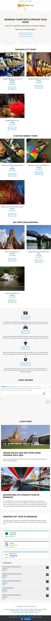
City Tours (25, 317)
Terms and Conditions (29, 612)
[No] (49, 618)
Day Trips (25, 332)
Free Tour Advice (25, 34)
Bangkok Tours (25, 5)
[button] (25, 9)
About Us (25, 348)
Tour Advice (25, 364)
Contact (36, 612)
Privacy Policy (20, 612)
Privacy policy (27, 619)
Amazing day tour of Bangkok (20, 516)
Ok (22, 619)
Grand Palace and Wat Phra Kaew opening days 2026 (22, 454)
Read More (12, 88)
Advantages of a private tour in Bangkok (21, 496)
